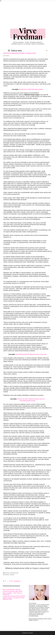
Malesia (7, 574)
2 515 (11, 581)
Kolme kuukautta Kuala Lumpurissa (19, 53)
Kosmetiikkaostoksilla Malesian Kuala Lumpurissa (31, 354)
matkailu (12, 574)
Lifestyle (7, 573)
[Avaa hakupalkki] (46, 50)
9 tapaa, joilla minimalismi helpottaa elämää (14, 596)
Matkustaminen (14, 573)
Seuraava (17, 581)
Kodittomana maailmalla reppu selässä (31, 89)
